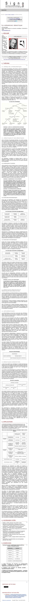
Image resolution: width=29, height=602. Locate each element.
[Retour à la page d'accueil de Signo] (14, 7)
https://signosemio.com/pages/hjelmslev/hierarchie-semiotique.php (14, 59)
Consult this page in (14, 18)
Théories (9, 14)
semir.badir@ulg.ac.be (6, 30)
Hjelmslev (12, 14)
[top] (26, 65)
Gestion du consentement (6, 600)
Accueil (6, 14)
